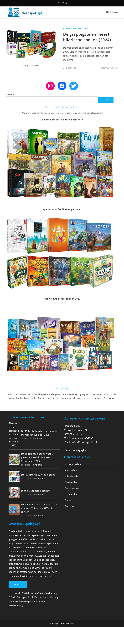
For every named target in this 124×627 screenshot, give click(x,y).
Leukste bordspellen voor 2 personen (62, 119)
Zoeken (10, 94)
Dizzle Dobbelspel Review (35, 490)
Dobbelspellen (71, 476)
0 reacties (71, 68)
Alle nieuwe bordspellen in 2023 (62, 298)
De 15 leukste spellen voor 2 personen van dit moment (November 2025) (37, 457)
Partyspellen (80, 28)
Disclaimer (27, 593)
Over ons (69, 506)
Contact (68, 500)
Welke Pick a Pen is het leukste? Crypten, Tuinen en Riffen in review (39, 508)
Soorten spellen (72, 464)
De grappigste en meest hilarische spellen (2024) (87, 36)
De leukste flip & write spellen (38, 474)
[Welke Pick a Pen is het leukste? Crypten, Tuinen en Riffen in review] (14, 509)
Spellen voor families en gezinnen (62, 209)
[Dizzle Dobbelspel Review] (14, 492)
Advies (67, 28)
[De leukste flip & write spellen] (14, 476)
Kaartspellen (71, 482)
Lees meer (110, 398)
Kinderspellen (71, 488)
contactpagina (79, 450)
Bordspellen (70, 470)
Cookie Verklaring (47, 593)
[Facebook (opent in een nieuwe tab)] (63, 2)
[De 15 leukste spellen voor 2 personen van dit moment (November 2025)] (14, 459)
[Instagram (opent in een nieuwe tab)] (66, 2)
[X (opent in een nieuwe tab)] (59, 2)
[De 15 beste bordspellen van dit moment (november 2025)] (14, 434)
